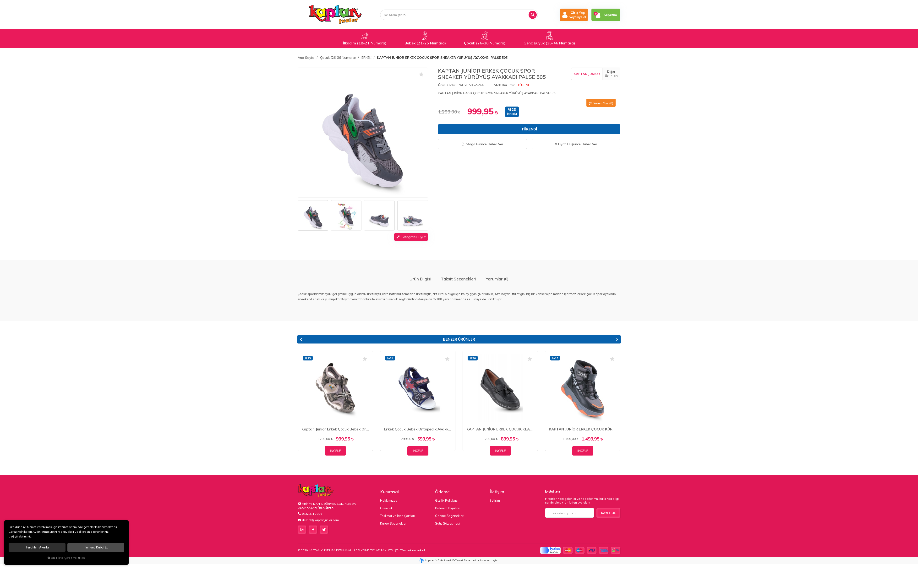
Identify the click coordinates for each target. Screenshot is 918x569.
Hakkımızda (388, 500)
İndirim (512, 114)
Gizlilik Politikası (446, 500)
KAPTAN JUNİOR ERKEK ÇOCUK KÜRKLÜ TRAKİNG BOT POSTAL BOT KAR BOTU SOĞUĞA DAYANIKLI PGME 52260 (583, 429)
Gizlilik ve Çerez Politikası (68, 557)
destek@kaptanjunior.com (320, 520)
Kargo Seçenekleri (393, 523)
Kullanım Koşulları (447, 508)
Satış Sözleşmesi (447, 523)
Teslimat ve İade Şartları (397, 516)
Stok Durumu (504, 85)
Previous (301, 339)
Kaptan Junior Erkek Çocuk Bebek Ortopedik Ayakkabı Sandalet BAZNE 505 (335, 429)
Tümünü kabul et (96, 547)
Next (617, 339)
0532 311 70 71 (312, 513)
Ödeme (442, 491)
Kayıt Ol (608, 513)
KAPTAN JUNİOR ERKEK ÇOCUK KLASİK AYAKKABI (500, 429)
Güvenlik (386, 508)
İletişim (497, 491)
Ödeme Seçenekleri (449, 516)
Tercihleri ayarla (37, 547)
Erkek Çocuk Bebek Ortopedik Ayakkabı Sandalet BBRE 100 (418, 429)
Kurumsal (389, 491)
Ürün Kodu (446, 85)
